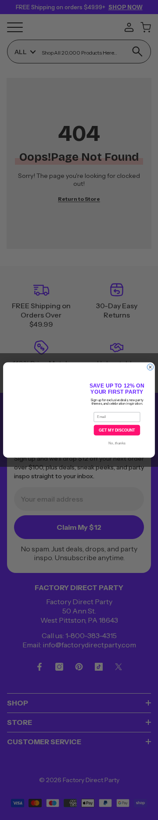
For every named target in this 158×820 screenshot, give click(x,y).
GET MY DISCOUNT (117, 430)
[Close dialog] (150, 367)
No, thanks (116, 443)
